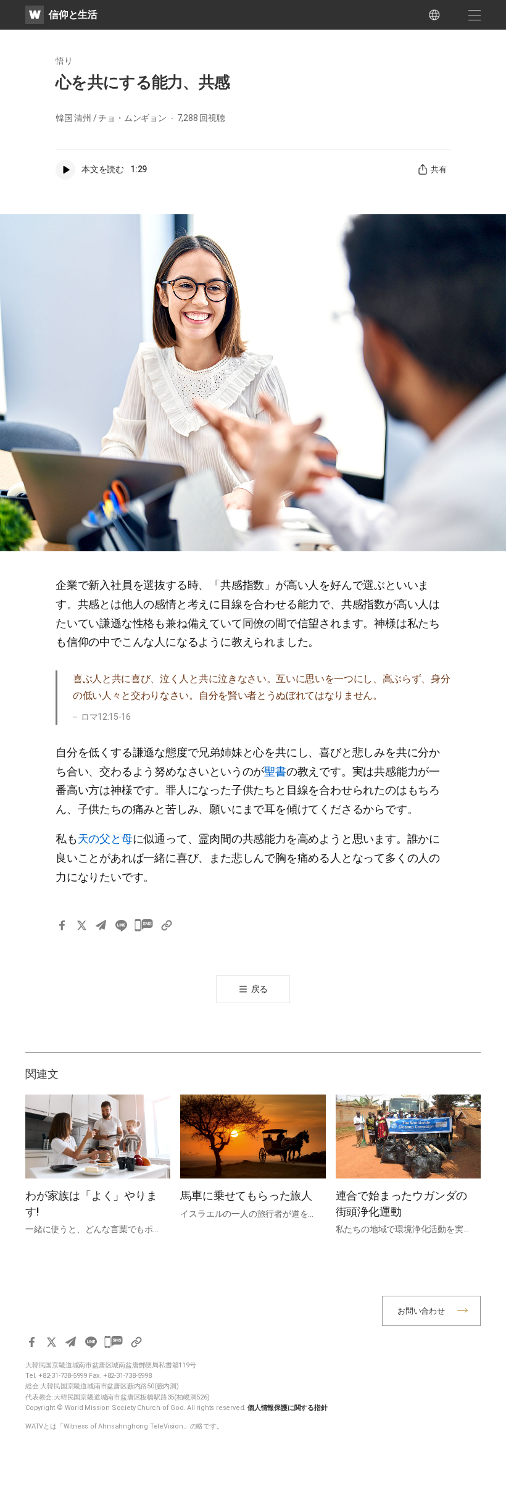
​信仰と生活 (73, 14)
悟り (64, 60)
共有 (439, 169)
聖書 (275, 771)
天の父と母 (105, 838)
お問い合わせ (421, 1311)
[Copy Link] (166, 925)
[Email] (101, 925)
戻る (259, 989)
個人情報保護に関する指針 (287, 1408)
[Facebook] (62, 925)
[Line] (121, 925)
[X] (81, 925)
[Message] (144, 925)
